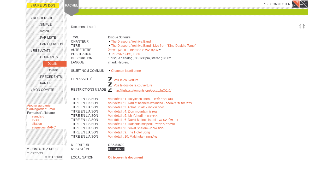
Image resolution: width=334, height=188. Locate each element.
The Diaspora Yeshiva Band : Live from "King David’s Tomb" (153, 46)
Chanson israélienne (126, 71)
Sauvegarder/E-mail (41, 109)
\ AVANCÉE (47, 31)
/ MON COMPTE (42, 90)
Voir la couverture (126, 80)
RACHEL (71, 5)
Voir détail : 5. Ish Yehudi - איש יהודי (133, 116)
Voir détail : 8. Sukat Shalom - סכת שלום (136, 128)
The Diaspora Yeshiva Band (131, 41)
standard (38, 116)
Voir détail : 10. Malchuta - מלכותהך (132, 136)
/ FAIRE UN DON (43, 5)
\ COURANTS (48, 57)
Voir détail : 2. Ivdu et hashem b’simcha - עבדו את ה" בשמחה (150, 103)
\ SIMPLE (45, 24)
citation (37, 124)
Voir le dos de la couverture (133, 85)
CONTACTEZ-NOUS (43, 149)
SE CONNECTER (277, 4)
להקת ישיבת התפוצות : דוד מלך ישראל (133, 50)
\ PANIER (45, 83)
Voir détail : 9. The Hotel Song (129, 132)
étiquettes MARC (44, 127)
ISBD (35, 120)
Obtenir (52, 70)
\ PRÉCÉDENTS (50, 77)
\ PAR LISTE (47, 37)
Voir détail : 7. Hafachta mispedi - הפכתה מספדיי (141, 124)
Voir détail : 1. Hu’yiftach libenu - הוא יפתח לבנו (140, 99)
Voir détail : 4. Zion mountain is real (133, 111)
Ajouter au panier (39, 105)
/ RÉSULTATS (41, 50)
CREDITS (36, 153)
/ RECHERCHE (42, 18)
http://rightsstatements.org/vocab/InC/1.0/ (143, 90)
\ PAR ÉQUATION (51, 44)
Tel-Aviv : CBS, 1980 (125, 54)
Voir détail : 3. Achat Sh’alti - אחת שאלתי (136, 107)
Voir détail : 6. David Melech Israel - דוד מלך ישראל (143, 120)
